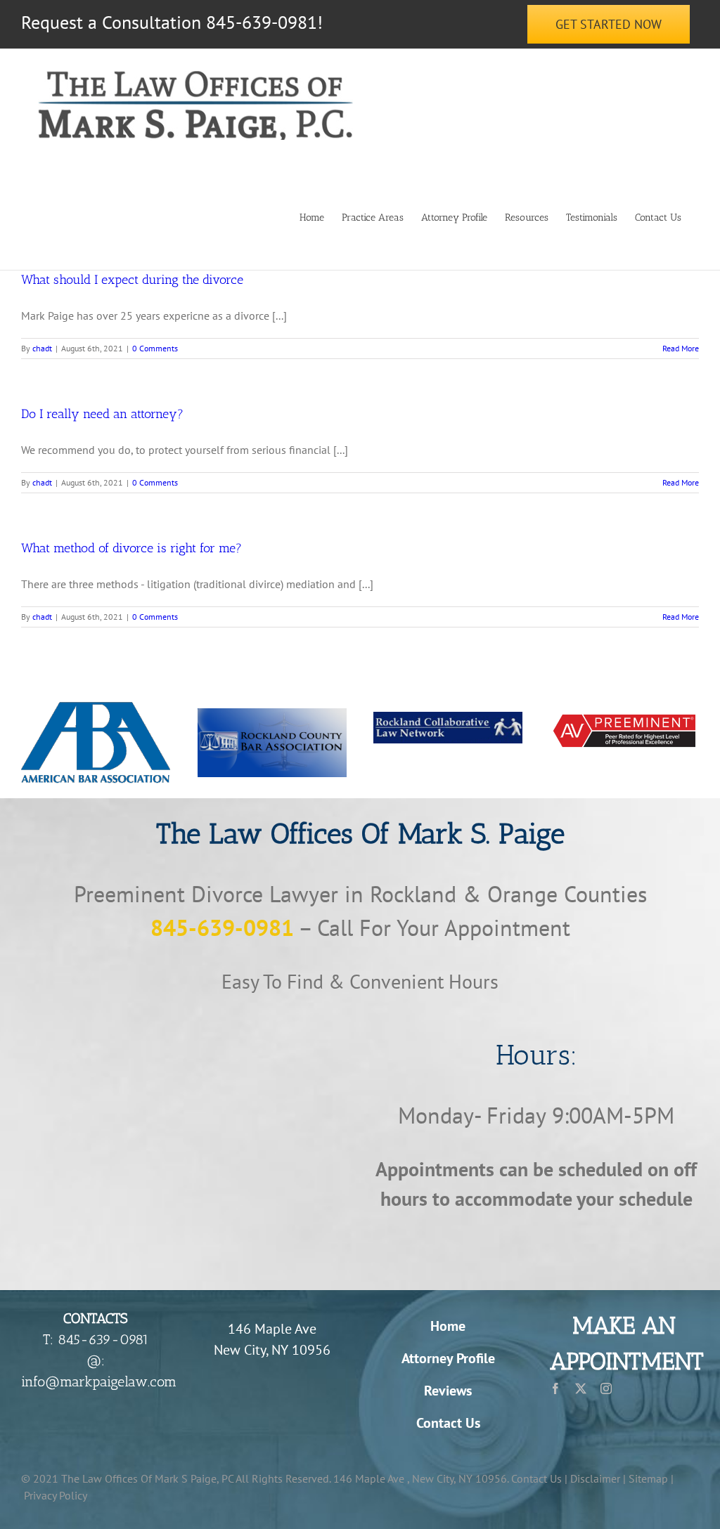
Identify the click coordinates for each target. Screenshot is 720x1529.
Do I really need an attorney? (102, 414)
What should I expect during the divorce (132, 279)
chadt (42, 348)
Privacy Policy (55, 1495)
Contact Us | (539, 1478)
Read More (680, 348)
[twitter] (580, 1388)
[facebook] (555, 1388)
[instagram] (606, 1388)
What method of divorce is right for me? (131, 548)
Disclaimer (595, 1478)
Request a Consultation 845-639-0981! (172, 22)
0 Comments (155, 348)
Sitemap (648, 1478)
